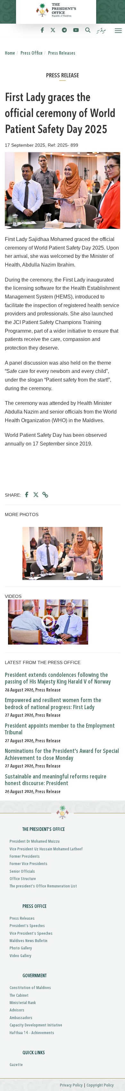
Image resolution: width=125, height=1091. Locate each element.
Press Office (32, 53)
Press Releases (61, 53)
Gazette (16, 1065)
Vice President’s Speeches (31, 934)
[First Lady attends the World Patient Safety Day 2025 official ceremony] (62, 553)
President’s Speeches (27, 926)
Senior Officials (22, 872)
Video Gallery (20, 956)
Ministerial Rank (23, 1003)
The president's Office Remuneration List (43, 886)
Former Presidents (25, 857)
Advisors (17, 1010)
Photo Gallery (21, 948)
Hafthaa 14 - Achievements (32, 1033)
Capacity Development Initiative (36, 1025)
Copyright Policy (100, 1085)
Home (10, 53)
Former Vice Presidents (28, 864)
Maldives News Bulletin (28, 941)
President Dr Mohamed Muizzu (35, 842)
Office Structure (23, 879)
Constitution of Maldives (30, 988)
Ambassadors (21, 1018)
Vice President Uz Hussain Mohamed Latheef (46, 849)
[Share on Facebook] (26, 495)
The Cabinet (19, 996)
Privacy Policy (71, 1085)
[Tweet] (35, 495)
